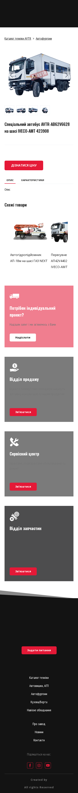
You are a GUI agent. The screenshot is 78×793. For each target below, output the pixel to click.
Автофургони (44, 38)
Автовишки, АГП (39, 686)
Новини (39, 732)
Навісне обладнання (39, 710)
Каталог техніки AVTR (18, 38)
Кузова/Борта (39, 702)
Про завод (39, 724)
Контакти (39, 740)
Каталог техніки (39, 677)
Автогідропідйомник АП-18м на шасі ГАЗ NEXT (29, 258)
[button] (24, 165)
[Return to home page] (39, 621)
